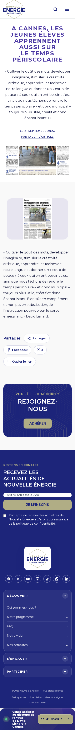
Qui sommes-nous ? (37, 607)
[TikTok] (47, 579)
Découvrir (37, 595)
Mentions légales (54, 697)
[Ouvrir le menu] (67, 9)
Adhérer (40, 424)
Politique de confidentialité (26, 697)
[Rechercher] (55, 9)
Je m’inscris (37, 505)
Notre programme (37, 617)
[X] (18, 579)
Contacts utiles (38, 702)
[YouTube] (28, 579)
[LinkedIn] (66, 579)
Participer (36, 671)
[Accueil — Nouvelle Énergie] (14, 9)
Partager (39, 338)
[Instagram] (37, 579)
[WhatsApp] (56, 579)
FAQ (37, 626)
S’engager (36, 658)
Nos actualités (37, 645)
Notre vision (37, 635)
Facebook (20, 350)
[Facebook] (8, 579)
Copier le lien (22, 361)
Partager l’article (37, 136)
